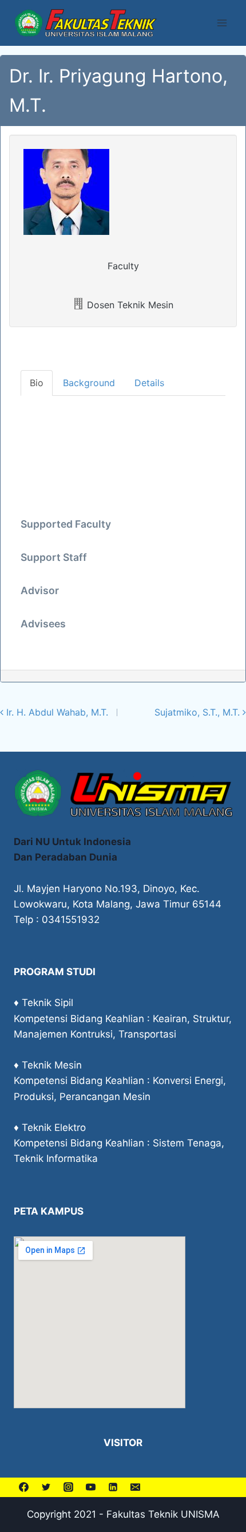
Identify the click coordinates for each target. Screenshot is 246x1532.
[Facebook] (23, 1487)
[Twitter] (45, 1487)
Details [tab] (149, 382)
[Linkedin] (112, 1487)
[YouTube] (90, 1487)
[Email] (135, 1487)
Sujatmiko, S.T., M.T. (198, 712)
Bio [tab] (36, 382)
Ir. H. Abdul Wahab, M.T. (55, 712)
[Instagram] (68, 1487)
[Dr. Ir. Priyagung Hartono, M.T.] (123, 192)
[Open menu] (221, 23)
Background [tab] (89, 382)
